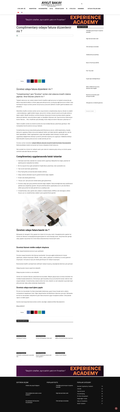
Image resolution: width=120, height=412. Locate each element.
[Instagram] (72, 4)
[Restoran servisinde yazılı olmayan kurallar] (81, 97)
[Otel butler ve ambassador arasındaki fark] (25, 347)
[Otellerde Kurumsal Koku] (81, 57)
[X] (32, 81)
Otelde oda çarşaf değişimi (32, 385)
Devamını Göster (90, 111)
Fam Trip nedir (89, 70)
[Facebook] (69, 4)
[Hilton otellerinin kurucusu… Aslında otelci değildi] (81, 89)
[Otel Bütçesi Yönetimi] (25, 330)
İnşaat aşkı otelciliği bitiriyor (93, 78)
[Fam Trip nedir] (81, 73)
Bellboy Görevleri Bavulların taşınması (64, 338)
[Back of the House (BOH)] (81, 65)
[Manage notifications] (116, 408)
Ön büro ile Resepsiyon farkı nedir (44, 338)
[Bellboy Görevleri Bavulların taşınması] (64, 330)
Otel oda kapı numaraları (92, 46)
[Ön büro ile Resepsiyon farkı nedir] (45, 330)
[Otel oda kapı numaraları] (81, 49)
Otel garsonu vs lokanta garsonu (94, 102)
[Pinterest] (79, 4)
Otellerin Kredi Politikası (60, 355)
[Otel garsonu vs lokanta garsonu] (81, 105)
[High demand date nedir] (81, 41)
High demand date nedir (92, 38)
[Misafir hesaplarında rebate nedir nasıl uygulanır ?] (45, 347)
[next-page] (20, 361)
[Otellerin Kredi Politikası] (64, 347)
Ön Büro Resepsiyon (21, 336)
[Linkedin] (76, 4)
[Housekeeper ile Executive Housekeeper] (20, 403)
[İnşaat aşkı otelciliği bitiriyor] (81, 81)
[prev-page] (17, 361)
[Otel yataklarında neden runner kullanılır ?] (20, 395)
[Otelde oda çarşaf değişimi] (20, 388)
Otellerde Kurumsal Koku (92, 54)
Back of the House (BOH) (92, 62)
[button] (82, 4)
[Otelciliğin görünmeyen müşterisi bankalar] (81, 33)
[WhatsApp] (39, 81)
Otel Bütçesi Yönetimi (21, 338)
